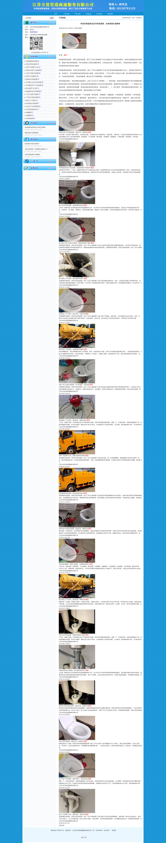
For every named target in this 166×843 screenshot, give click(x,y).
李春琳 (114, 830)
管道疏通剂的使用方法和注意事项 (35, 127)
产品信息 (67, 14)
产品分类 (77, 14)
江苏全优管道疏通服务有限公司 (68, 139)
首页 (55, 14)
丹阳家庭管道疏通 (31, 61)
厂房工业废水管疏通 (32, 94)
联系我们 (110, 14)
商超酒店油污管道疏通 (33, 91)
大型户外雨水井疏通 (32, 73)
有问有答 (99, 14)
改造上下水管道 (31, 100)
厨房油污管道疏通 (31, 79)
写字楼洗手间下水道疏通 (33, 85)
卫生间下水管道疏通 (32, 106)
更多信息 (61, 825)
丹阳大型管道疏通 (31, 64)
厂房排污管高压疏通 (32, 97)
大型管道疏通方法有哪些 (32, 154)
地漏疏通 (29, 112)
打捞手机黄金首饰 (31, 109)
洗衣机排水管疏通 (31, 103)
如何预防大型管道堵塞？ (32, 144)
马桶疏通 (29, 115)
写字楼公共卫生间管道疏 (33, 82)
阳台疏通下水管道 (31, 88)
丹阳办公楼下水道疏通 (33, 70)
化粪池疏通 (29, 118)
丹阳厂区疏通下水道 (32, 67)
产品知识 (88, 14)
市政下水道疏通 (31, 76)
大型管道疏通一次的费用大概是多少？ (36, 149)
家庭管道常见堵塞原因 (31, 133)
